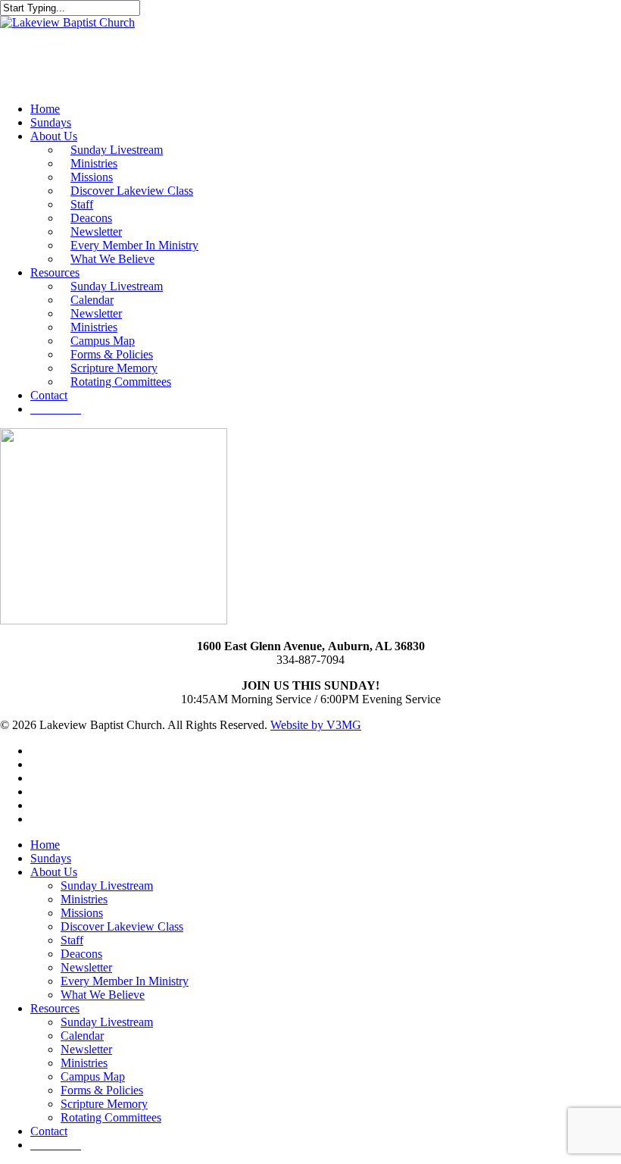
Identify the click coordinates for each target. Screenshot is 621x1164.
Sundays (50, 858)
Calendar (82, 1035)
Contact (48, 1131)
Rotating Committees (111, 1117)
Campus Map (93, 1076)
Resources (55, 1008)
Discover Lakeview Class (122, 926)
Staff (72, 940)
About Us (53, 871)
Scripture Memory (104, 1103)
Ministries (84, 899)
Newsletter (86, 967)
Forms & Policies (102, 1090)
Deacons (81, 953)
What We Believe (103, 994)
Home (45, 844)
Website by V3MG (315, 724)
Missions (82, 912)
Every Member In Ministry (125, 981)
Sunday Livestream (107, 885)
